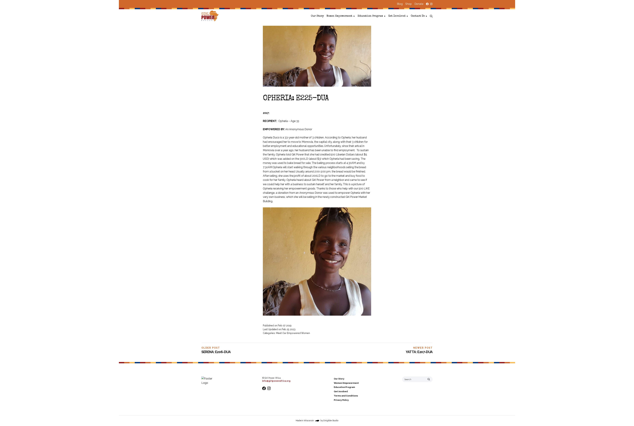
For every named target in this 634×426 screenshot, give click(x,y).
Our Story (317, 16)
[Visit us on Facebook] (427, 4)
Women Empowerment (339, 16)
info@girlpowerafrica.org (276, 381)
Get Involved (396, 16)
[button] (431, 16)
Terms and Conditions (346, 395)
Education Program (370, 16)
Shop (408, 3)
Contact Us (418, 16)
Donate (418, 3)
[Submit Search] (429, 379)
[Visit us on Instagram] (431, 4)
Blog (400, 3)
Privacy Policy (341, 400)
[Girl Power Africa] (210, 16)
